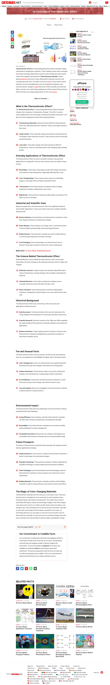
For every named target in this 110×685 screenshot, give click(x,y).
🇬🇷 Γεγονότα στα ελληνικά (79, 674)
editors (37, 548)
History (67, 6)
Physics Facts (58, 25)
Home (48, 8)
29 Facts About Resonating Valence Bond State (63, 654)
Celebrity (9, 6)
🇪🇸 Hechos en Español (75, 670)
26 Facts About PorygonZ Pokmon (22, 653)
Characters (16, 6)
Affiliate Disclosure (43, 668)
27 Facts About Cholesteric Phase (83, 48)
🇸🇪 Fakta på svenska (80, 672)
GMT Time (73, 116)
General (62, 6)
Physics (60, 8)
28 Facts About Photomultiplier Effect (84, 604)
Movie (101, 6)
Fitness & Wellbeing (53, 6)
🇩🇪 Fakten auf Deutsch (44, 670)
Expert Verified (65, 18)
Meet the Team (52, 666)
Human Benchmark (75, 124)
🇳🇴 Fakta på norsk (33, 674)
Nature (105, 6)
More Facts (31, 670)
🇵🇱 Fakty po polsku (73, 679)
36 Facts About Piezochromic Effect (83, 41)
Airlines (4, 6)
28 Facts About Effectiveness (41, 604)
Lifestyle (83, 6)
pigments (24, 79)
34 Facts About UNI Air (84, 627)
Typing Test (73, 120)
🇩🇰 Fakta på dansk (65, 672)
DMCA (54, 668)
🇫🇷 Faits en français (60, 670)
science (54, 92)
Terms (61, 668)
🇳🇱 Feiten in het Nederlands (56, 679)
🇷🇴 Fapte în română (33, 681)
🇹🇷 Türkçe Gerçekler (33, 683)
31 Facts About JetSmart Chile (61, 628)
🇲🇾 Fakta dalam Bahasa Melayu (36, 679)
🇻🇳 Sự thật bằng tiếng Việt (66, 681)
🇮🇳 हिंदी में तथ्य (31, 677)
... (108, 6)
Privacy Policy (70, 668)
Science (54, 8)
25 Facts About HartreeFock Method (83, 54)
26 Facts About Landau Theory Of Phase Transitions (84, 73)
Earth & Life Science (37, 6)
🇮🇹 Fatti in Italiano (33, 672)
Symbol (72, 111)
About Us (30, 666)
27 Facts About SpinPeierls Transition (24, 628)
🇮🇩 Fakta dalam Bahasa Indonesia (47, 677)
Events (45, 6)
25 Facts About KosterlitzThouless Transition (43, 629)
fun (49, 81)
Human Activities (75, 6)
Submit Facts (82, 668)
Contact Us (76, 666)
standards (45, 546)
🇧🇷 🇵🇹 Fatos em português (49, 672)
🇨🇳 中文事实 (46, 683)
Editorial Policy (40, 666)
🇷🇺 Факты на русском (48, 681)
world (36, 87)
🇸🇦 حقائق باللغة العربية (62, 674)
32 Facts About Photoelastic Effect (43, 653)
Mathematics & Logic (92, 6)
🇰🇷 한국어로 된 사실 (79, 677)
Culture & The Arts (26, 6)
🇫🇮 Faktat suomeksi (47, 674)
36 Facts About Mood (24, 603)
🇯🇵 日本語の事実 (65, 677)
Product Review (65, 666)
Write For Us (31, 668)
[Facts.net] (11, 2)
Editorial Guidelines (79, 18)
